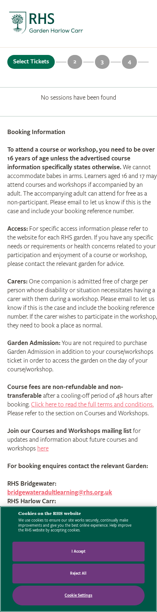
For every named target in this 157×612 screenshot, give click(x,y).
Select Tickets (31, 61)
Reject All (78, 573)
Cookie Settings (78, 595)
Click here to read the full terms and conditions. (92, 404)
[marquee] (78, 24)
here (43, 448)
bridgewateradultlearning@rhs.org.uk (59, 492)
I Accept (79, 551)
